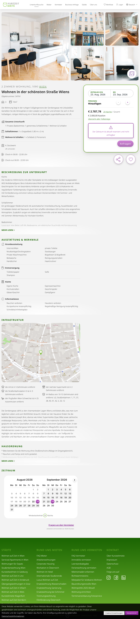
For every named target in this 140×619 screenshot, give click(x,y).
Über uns (93, 5)
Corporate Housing (45, 563)
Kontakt (113, 550)
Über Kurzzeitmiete (116, 555)
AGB (109, 567)
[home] (11, 5)
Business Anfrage (72, 5)
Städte (84, 5)
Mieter (49, 5)
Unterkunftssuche (36, 5)
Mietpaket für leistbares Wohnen (87, 579)
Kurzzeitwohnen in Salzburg (15, 571)
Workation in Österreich (48, 567)
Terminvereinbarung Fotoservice (87, 595)
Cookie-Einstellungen (114, 613)
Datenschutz (112, 563)
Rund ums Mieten (49, 550)
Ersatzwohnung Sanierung (49, 587)
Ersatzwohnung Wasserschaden (51, 583)
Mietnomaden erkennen (83, 571)
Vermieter (58, 5)
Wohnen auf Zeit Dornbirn (14, 600)
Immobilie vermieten (81, 559)
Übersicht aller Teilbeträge (99, 119)
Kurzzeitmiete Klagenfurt (13, 595)
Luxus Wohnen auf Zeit (47, 579)
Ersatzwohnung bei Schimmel (50, 591)
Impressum (112, 559)
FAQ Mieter (42, 555)
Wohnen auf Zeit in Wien (13, 555)
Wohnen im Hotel (45, 571)
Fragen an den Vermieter (61, 525)
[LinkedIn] (123, 577)
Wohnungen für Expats (12, 563)
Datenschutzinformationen (13, 616)
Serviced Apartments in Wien (15, 559)
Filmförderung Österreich (48, 600)
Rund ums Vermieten (87, 550)
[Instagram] (108, 577)
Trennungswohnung (46, 595)
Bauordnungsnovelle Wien (84, 583)
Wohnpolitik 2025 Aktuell (83, 587)
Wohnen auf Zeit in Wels (13, 591)
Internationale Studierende (49, 575)
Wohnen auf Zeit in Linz (12, 575)
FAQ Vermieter (78, 555)
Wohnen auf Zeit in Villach (14, 587)
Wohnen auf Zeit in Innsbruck (15, 579)
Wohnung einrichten (81, 591)
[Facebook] (116, 577)
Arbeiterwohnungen (46, 559)
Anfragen (125, 143)
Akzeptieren (132, 613)
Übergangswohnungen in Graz (16, 583)
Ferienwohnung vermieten (84, 567)
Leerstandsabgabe (80, 563)
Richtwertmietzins (80, 575)
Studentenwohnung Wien (13, 567)
